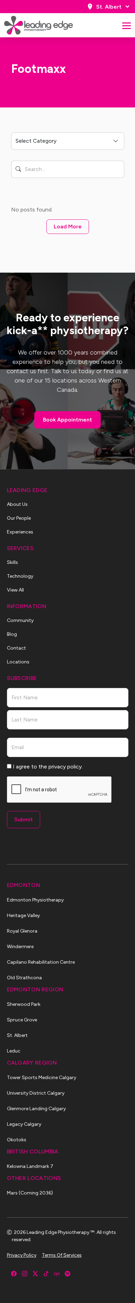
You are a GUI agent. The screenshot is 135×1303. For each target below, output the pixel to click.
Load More (68, 226)
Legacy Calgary (24, 1124)
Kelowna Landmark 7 (30, 1166)
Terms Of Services (62, 1255)
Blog (12, 634)
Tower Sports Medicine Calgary (41, 1077)
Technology (20, 576)
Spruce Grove (22, 1020)
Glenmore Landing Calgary (36, 1109)
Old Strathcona (24, 978)
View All (15, 590)
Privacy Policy (21, 1255)
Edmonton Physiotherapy (35, 900)
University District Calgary (35, 1093)
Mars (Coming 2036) (30, 1193)
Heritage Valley (23, 915)
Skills (12, 562)
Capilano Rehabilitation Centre (41, 962)
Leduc (13, 1051)
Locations (18, 662)
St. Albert (109, 6)
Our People (19, 518)
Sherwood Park (23, 1004)
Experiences (20, 532)
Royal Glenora (22, 931)
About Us (17, 504)
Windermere (20, 947)
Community (20, 620)
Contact (16, 648)
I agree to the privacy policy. (48, 766)
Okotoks (16, 1140)
